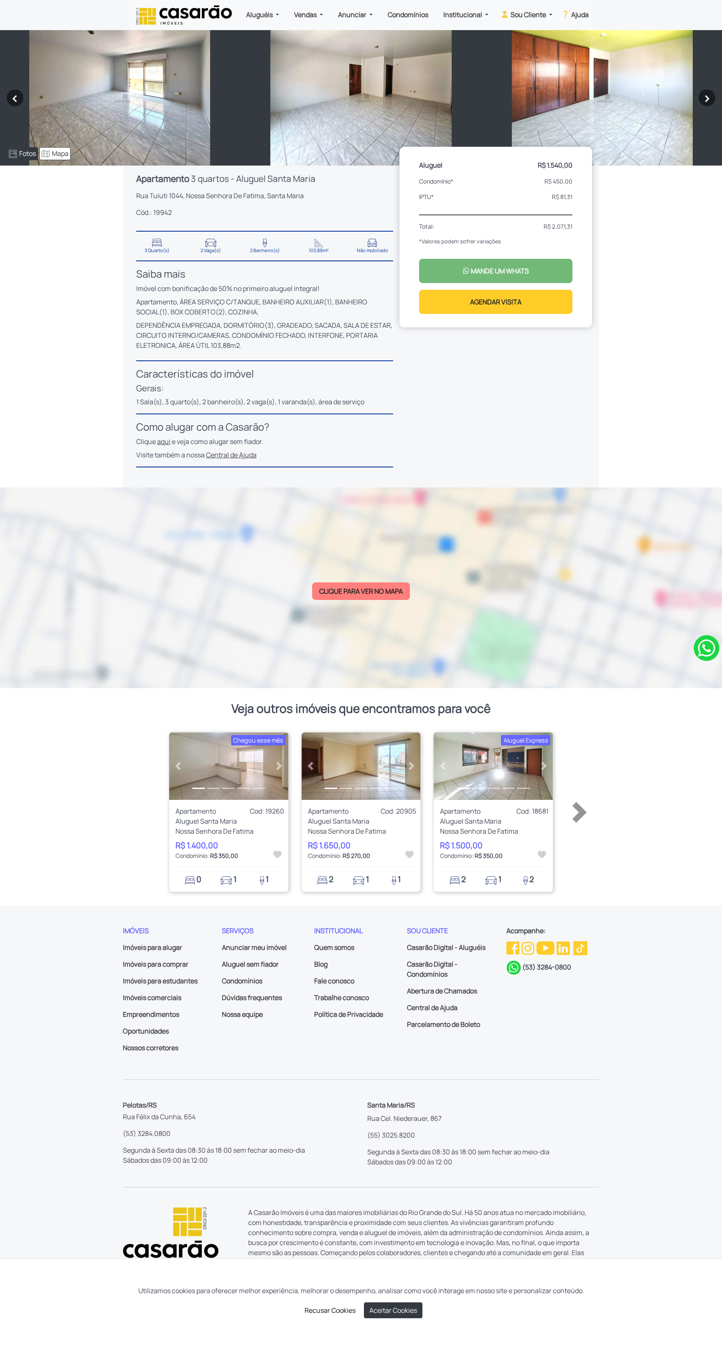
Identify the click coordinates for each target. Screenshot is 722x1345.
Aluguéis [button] (260, 14)
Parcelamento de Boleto (443, 1024)
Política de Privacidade (348, 1014)
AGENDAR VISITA (495, 301)
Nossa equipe (242, 1014)
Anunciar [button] (353, 14)
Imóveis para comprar (155, 964)
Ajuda (579, 14)
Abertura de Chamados (442, 990)
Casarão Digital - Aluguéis (446, 947)
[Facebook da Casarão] (513, 947)
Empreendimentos (151, 1014)
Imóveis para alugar (152, 947)
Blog (321, 964)
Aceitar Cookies (393, 1310)
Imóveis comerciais (152, 997)
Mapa (60, 153)
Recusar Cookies (330, 1310)
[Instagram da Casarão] (528, 947)
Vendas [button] (306, 14)
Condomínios (408, 14)
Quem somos (334, 947)
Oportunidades (146, 1031)
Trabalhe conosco (341, 997)
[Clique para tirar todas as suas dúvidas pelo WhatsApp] (706, 647)
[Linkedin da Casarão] (564, 947)
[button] (178, 765)
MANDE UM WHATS (499, 271)
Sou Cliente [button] (528, 14)
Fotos (27, 153)
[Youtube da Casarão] (546, 947)
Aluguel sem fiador (250, 964)
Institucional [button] (463, 14)
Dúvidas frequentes (252, 997)
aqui (163, 441)
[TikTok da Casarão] (580, 947)
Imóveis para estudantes (160, 980)
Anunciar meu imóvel (254, 947)
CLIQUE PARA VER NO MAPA (361, 591)
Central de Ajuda (231, 454)
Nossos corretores (150, 1047)
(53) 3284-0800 (546, 967)
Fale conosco (334, 980)
